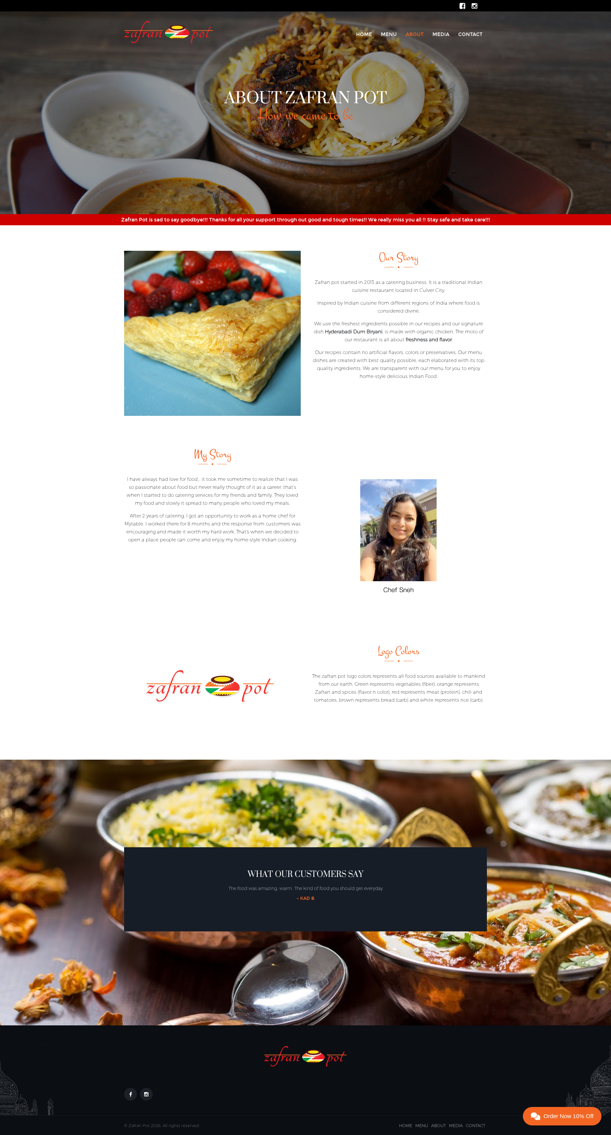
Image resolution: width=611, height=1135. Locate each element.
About (415, 34)
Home (364, 34)
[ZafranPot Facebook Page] (462, 6)
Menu (389, 34)
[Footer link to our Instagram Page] (146, 1094)
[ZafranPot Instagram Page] (474, 6)
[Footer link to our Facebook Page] (130, 1094)
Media (440, 34)
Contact (470, 34)
